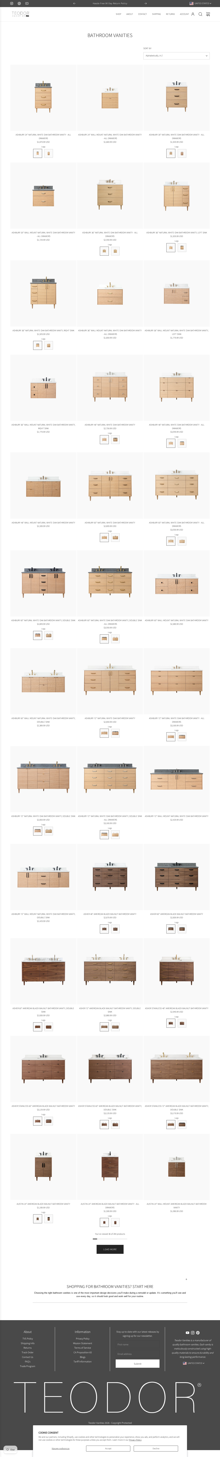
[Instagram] (11, 3)
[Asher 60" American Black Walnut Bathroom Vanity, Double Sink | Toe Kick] (48, 1027)
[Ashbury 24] (43, 98)
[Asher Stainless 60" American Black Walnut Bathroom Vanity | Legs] (37, 1121)
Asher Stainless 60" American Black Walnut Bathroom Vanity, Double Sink (110, 1108)
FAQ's (27, 1361)
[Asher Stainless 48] (177, 971)
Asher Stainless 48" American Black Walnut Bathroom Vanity (176, 1008)
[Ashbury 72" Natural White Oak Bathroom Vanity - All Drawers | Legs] (171, 736)
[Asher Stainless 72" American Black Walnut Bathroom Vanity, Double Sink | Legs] (171, 1124)
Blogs (82, 1356)
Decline (156, 1448)
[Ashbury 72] (110, 681)
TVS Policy (27, 1338)
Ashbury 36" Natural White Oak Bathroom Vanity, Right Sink (43, 330)
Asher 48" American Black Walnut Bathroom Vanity (110, 914)
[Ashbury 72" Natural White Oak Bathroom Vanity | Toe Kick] (115, 733)
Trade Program (27, 1366)
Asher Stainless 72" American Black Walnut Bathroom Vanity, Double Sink (176, 1108)
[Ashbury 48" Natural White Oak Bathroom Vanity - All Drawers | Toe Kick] (182, 443)
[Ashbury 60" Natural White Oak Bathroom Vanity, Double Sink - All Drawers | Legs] (104, 639)
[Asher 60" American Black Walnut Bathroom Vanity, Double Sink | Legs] (37, 1027)
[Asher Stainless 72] (177, 1069)
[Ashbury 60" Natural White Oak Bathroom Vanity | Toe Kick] (115, 537)
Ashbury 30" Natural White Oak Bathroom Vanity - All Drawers (176, 136)
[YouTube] (27, 3)
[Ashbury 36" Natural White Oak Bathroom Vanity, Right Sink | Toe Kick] (48, 345)
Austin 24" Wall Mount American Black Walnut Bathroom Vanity (176, 1205)
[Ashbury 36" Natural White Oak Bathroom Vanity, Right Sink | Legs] (37, 345)
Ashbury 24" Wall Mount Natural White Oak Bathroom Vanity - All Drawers (110, 136)
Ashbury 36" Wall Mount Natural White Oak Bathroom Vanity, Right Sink (43, 426)
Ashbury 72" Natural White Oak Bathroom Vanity (110, 718)
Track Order (28, 1352)
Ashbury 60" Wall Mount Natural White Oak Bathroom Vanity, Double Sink (43, 720)
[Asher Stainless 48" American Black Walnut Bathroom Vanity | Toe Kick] (182, 1023)
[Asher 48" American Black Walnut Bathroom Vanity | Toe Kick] (115, 929)
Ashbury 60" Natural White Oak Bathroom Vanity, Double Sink (43, 620)
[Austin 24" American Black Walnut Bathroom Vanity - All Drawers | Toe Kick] (115, 1222)
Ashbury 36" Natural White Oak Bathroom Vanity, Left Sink (176, 232)
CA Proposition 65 (82, 1352)
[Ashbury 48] (110, 388)
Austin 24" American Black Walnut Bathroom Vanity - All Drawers (110, 1205)
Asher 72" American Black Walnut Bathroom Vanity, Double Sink (110, 1010)
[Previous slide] (74, 3)
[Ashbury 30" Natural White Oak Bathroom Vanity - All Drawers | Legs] (171, 153)
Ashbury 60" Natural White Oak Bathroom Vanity (110, 522)
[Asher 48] (110, 877)
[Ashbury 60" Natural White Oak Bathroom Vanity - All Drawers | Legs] (171, 541)
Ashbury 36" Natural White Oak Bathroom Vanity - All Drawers (110, 234)
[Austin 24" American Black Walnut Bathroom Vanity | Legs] (37, 1219)
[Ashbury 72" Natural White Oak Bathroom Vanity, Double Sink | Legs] (37, 831)
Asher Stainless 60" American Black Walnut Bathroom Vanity (43, 1106)
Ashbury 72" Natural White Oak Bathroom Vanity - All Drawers (176, 720)
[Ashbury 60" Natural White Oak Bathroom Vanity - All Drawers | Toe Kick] (182, 541)
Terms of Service (82, 1347)
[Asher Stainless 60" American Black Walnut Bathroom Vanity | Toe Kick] (48, 1121)
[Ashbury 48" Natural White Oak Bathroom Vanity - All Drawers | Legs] (171, 443)
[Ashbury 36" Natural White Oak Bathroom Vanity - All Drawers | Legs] (104, 251)
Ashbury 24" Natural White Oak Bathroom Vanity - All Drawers (43, 136)
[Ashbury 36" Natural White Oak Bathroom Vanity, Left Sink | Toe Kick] (182, 247)
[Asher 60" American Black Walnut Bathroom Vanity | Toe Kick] (182, 929)
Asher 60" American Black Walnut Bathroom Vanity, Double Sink (43, 1010)
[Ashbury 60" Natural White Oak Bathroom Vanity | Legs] (104, 537)
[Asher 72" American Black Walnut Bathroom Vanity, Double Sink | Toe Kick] (115, 1027)
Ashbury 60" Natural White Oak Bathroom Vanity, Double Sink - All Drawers (110, 622)
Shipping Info (27, 1343)
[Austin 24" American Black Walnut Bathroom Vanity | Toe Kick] (48, 1219)
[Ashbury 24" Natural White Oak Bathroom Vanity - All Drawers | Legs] (37, 153)
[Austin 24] (43, 1167)
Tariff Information (83, 1361)
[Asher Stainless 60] (43, 1069)
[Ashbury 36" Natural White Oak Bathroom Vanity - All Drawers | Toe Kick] (115, 251)
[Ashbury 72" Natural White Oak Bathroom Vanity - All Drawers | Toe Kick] (182, 736)
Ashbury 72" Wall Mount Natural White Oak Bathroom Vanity (176, 816)
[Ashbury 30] (177, 98)
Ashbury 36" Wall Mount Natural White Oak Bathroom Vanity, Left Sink (176, 332)
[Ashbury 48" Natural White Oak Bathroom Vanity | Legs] (104, 439)
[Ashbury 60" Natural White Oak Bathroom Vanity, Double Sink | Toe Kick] (48, 635)
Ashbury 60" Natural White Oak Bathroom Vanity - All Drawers (176, 524)
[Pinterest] (19, 3)
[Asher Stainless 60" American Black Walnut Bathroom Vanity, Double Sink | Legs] (104, 1124)
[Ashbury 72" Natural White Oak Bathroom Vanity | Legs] (104, 733)
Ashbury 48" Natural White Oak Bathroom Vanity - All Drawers (176, 426)
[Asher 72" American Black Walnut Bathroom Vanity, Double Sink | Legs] (104, 1027)
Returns (28, 1347)
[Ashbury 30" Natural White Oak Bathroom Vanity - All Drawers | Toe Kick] (182, 153)
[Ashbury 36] (110, 196)
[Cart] (208, 14)
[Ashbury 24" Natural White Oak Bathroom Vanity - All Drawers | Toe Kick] (48, 153)
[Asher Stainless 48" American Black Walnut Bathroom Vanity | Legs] (171, 1023)
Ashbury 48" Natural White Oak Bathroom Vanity (110, 424)
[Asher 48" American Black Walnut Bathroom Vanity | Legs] (104, 929)
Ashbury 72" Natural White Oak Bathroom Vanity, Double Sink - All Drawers (110, 818)
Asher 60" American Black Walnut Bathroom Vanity (176, 914)
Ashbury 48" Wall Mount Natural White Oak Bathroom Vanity (43, 522)
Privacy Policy (135, 1439)
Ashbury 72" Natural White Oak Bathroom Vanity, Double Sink (43, 816)
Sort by (147, 48)
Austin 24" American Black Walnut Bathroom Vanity (43, 1203)
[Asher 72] (110, 971)
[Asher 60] (177, 877)
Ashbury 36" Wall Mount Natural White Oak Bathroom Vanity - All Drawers (110, 332)
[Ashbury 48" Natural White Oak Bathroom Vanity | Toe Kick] (115, 439)
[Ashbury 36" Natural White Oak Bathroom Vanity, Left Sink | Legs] (171, 247)
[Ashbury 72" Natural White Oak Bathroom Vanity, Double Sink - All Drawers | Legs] (104, 834)
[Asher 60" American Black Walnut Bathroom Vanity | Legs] (171, 929)
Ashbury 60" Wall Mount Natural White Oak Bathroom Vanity (176, 620)
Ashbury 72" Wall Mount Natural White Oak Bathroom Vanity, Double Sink (43, 916)
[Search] (200, 14)
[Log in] (193, 14)
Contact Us (27, 1356)
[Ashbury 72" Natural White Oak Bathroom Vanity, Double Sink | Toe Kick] (48, 831)
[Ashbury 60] (110, 485)
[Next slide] (145, 3)
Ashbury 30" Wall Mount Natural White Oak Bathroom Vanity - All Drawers (43, 234)
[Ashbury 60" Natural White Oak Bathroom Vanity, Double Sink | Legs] (37, 635)
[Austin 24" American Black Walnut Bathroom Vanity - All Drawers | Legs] (104, 1222)
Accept (108, 1448)
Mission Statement (82, 1343)
